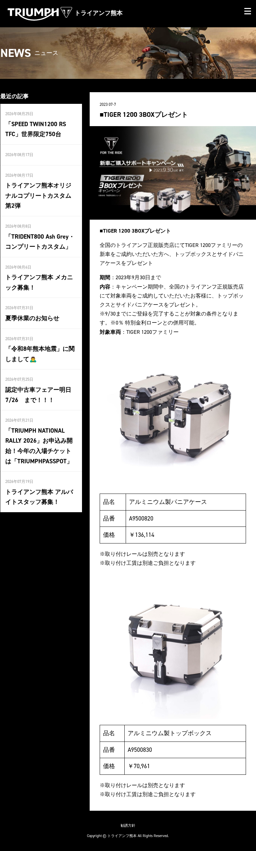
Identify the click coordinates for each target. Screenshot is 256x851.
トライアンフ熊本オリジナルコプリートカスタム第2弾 (38, 195)
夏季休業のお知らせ (32, 318)
